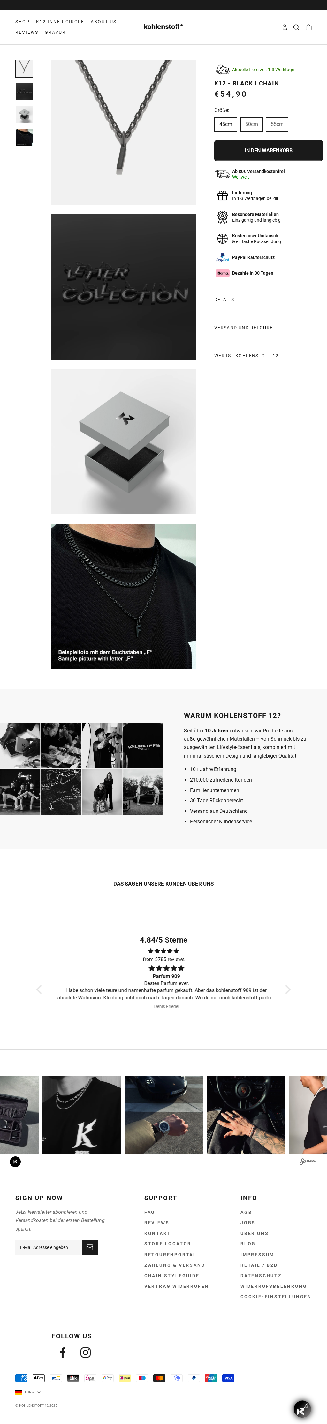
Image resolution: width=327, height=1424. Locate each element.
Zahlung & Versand (174, 1265)
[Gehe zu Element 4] (24, 137)
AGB (246, 1212)
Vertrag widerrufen (176, 1286)
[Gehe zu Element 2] (24, 91)
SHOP (22, 21)
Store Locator (167, 1243)
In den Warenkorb (269, 150)
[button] (40, 989)
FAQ (149, 1212)
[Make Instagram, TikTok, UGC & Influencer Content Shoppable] (308, 1162)
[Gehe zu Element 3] (24, 114)
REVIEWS (26, 32)
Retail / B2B (259, 1265)
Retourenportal (170, 1254)
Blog (248, 1243)
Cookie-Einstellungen (276, 1296)
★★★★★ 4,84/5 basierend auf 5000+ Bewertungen (163, 4)
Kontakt (157, 1233)
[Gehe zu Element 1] (24, 69)
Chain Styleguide (172, 1275)
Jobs (247, 1222)
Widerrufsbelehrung (273, 1286)
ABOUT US (104, 21)
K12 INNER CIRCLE (60, 21)
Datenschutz (261, 1275)
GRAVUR (55, 32)
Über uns (254, 1233)
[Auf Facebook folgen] (62, 1352)
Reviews (157, 1222)
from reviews (164, 959)
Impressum (257, 1254)
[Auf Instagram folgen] (85, 1352)
